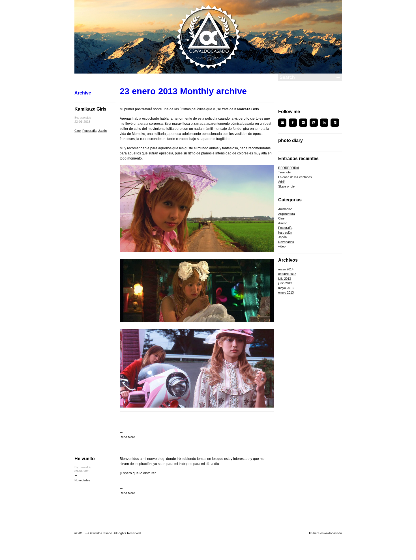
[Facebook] (293, 123)
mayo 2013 (285, 288)
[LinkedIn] (324, 123)
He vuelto (84, 458)
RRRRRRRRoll (288, 167)
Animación (285, 209)
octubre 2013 (287, 273)
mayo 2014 (285, 269)
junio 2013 (285, 283)
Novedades (82, 480)
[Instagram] (314, 123)
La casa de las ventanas (295, 177)
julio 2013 (284, 278)
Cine (77, 130)
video (282, 246)
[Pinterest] (335, 123)
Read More (127, 437)
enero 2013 (286, 292)
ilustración (285, 232)
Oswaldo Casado (100, 533)
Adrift (281, 181)
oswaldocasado (331, 533)
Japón (102, 130)
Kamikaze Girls (90, 109)
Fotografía (89, 130)
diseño (282, 223)
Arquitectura (286, 214)
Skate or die (286, 186)
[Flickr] (303, 123)
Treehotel (284, 172)
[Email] (282, 123)
